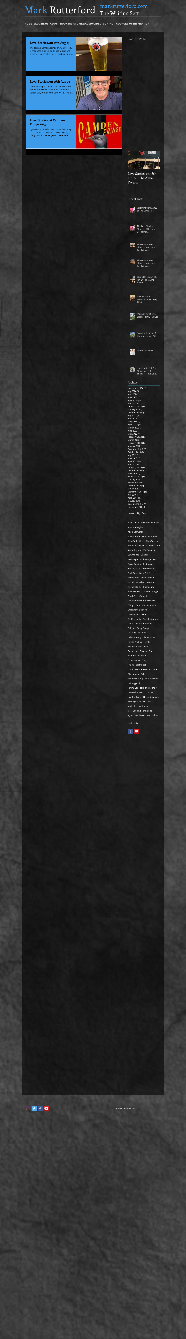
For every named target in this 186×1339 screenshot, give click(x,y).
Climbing (147, 623)
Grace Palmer (151, 678)
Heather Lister (135, 697)
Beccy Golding (134, 564)
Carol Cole (133, 596)
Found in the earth (137, 655)
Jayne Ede (147, 710)
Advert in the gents (137, 536)
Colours (131, 628)
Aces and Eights (135, 527)
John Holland (153, 715)
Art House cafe (152, 545)
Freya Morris (134, 660)
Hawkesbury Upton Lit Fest (141, 692)
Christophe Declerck (137, 609)
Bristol (151, 577)
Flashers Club (146, 651)
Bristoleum (148, 587)
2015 (130, 522)
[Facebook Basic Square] (130, 731)
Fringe (145, 660)
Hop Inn (147, 701)
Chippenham (134, 605)
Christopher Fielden (137, 614)
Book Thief (144, 573)
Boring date (133, 577)
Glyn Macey (133, 674)
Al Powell (152, 536)
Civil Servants (134, 619)
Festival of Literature (138, 646)
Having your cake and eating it (142, 687)
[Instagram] (28, 1108)
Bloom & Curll (134, 568)
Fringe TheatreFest (137, 664)
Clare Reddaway (150, 619)
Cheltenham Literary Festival (141, 600)
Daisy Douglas (144, 628)
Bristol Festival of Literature (141, 582)
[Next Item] (155, 160)
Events (147, 642)
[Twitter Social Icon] (34, 1108)
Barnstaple (133, 559)
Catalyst (143, 596)
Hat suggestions (135, 683)
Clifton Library (135, 623)
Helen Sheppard (151, 697)
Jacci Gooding (134, 710)
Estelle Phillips (135, 642)
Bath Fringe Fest (148, 559)
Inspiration (143, 706)
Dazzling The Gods (137, 632)
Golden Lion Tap (135, 678)
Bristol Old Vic (134, 587)
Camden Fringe (150, 591)
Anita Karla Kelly (136, 545)
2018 (136, 522)
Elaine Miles (149, 637)
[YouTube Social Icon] (136, 731)
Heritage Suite (135, 701)
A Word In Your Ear (150, 522)
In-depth (132, 706)
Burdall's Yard (134, 591)
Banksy (144, 554)
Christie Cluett (149, 605)
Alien (141, 541)
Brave (143, 577)
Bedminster (148, 564)
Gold (143, 674)
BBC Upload (133, 554)
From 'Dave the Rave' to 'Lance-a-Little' (144, 669)
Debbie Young (134, 637)
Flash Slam (133, 651)
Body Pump (148, 568)
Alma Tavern (152, 541)
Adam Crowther (135, 531)
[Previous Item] (132, 160)
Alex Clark (132, 541)
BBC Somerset (149, 550)
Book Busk (133, 573)
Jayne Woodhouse (136, 715)
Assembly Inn (134, 550)
